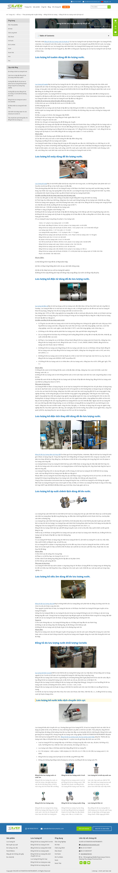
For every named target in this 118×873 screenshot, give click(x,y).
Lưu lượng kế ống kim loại (39, 859)
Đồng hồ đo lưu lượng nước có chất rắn (45, 776)
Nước (9, 48)
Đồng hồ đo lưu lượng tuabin (40, 851)
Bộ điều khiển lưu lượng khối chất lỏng (17, 106)
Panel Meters (10, 851)
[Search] (109, 6)
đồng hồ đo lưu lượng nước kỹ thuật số (56, 41)
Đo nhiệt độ (10, 857)
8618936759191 (33, 829)
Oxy (9, 60)
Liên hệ (66, 7)
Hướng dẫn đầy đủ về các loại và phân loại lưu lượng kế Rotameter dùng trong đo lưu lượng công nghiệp (17, 84)
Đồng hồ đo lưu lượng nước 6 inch (73, 775)
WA (114, 29)
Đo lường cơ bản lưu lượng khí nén (17, 71)
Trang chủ (28, 7)
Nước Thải (11, 52)
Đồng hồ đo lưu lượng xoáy (44, 803)
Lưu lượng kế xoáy (41, 183)
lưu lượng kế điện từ (41, 306)
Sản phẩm (36, 7)
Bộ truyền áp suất (12, 845)
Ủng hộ (43, 7)
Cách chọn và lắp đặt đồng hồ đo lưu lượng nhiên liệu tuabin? (17, 76)
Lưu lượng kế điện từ (95, 803)
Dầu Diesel (11, 36)
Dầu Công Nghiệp (13, 25)
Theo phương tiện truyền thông (32, 14)
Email (115, 22)
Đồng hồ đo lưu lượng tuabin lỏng (73, 803)
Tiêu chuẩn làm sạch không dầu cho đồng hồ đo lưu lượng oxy (18, 119)
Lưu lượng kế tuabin (41, 84)
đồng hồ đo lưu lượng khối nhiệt (41, 848)
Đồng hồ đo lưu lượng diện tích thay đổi (47, 454)
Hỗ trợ (19, 14)
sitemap (94, 871)
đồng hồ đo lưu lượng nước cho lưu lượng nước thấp (77, 737)
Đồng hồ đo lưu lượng (50, 14)
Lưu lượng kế (10, 842)
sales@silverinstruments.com (92, 1)
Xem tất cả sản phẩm (102, 829)
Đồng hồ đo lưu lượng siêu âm (44, 603)
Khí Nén (10, 29)
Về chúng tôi (56, 7)
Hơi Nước (10, 40)
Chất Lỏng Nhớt (12, 33)
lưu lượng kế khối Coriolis (43, 673)
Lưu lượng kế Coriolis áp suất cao (99, 775)
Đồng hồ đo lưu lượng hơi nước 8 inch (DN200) (17, 100)
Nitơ (9, 56)
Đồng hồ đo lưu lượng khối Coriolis (42, 842)
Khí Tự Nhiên (11, 44)
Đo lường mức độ (12, 848)
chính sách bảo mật (105, 871)
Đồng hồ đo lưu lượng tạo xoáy (40, 862)
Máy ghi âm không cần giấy (15, 854)
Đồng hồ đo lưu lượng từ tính (40, 845)
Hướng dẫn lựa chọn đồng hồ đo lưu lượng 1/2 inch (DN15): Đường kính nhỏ (17, 93)
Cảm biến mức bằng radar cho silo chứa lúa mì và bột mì (17, 112)
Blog (49, 7)
